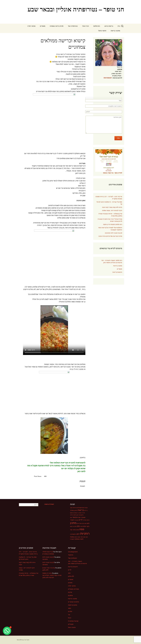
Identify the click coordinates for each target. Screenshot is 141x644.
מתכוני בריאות (115, 31)
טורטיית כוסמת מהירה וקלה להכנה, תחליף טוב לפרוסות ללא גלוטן (51, 575)
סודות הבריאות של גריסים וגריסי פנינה (110, 236)
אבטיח (86, 507)
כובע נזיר (76, 520)
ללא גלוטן (71, 576)
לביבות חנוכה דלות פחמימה (113, 233)
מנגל (80, 523)
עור (69, 614)
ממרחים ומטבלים (73, 589)
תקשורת (72, 539)
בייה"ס (86, 510)
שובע (79, 537)
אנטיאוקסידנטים (80, 507)
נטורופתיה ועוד (73, 26)
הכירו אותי (85, 26)
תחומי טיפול (102, 31)
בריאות (81, 510)
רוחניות (84, 533)
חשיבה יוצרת (81, 517)
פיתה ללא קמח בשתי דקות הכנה (112, 207)
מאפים (70, 582)
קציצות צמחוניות (73, 621)
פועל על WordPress (23, 640)
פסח (81, 529)
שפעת (72, 537)
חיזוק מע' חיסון (79, 515)
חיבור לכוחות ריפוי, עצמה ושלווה (112, 210)
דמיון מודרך (73, 510)
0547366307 (108, 78)
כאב (69, 573)
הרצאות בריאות (117, 272)
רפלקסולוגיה (73, 534)
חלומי (74, 515)
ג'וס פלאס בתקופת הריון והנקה (112, 224)
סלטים (70, 611)
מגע (85, 523)
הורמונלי (70, 555)
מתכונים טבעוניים (73, 602)
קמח (71, 529)
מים (83, 523)
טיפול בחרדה (86, 520)
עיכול (69, 618)
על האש (72, 526)
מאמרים (42, 26)
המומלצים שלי (72, 558)
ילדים (81, 520)
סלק (75, 526)
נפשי (69, 608)
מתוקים (70, 595)
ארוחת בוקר (73, 507)
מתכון (73, 522)
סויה (81, 526)
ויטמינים (75, 512)
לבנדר (72, 520)
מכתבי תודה (31, 26)
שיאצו (75, 537)
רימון (78, 534)
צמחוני (74, 529)
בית (119, 26)
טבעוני (75, 517)
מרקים (70, 592)
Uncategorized (73, 552)
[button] (7, 631)
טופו (71, 517)
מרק (78, 523)
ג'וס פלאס (96, 26)
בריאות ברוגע (108, 26)
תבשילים (70, 624)
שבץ (86, 537)
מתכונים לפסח (72, 605)
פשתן (77, 529)
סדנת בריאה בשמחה (56, 26)
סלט (78, 526)
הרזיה (83, 512)
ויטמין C (80, 512)
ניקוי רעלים (86, 526)
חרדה (71, 515)
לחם (88, 523)
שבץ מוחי (82, 537)
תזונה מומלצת (79, 539)
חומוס (71, 512)
